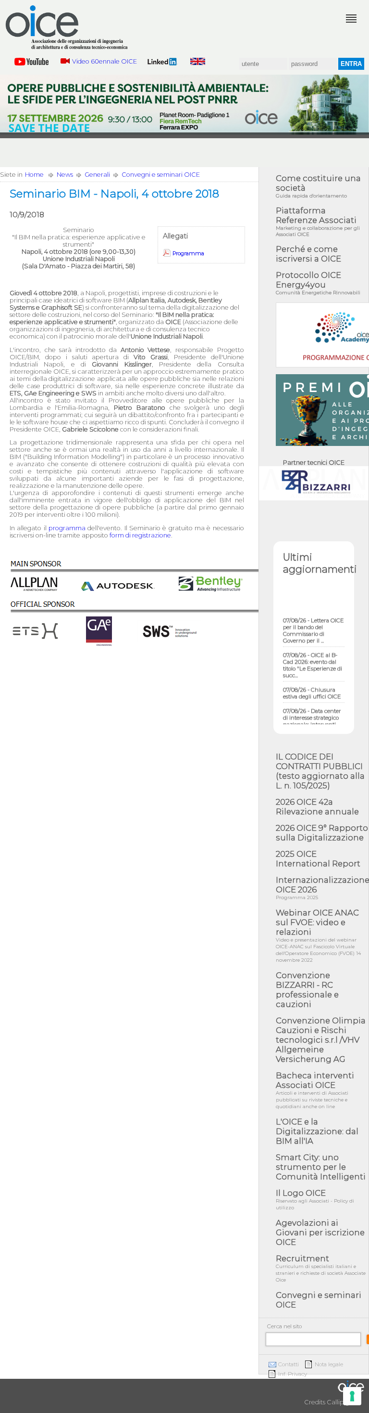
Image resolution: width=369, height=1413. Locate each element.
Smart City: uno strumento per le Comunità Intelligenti (321, 1166)
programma (67, 528)
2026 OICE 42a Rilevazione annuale (317, 806)
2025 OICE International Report (318, 858)
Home (34, 174)
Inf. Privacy (292, 1374)
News (65, 174)
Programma (188, 253)
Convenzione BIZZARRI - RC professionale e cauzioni (307, 989)
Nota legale (329, 1364)
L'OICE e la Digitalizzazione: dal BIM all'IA (317, 1131)
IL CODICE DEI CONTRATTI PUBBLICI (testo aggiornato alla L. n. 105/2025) (320, 771)
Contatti (288, 1364)
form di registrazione (140, 535)
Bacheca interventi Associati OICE (315, 1090)
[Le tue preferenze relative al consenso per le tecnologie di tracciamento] (352, 1396)
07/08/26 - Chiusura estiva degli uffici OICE (312, 686)
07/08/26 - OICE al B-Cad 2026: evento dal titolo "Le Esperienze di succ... (312, 658)
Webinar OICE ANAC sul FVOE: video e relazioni (318, 935)
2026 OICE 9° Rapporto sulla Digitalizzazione (322, 832)
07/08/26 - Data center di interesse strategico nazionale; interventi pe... (312, 714)
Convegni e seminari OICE (161, 174)
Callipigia (341, 1402)
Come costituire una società (318, 186)
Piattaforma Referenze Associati (318, 221)
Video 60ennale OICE (104, 61)
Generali (97, 174)
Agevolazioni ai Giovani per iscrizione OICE (320, 1232)
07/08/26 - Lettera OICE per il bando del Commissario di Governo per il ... (313, 624)
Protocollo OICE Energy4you (318, 283)
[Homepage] (67, 27)
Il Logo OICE (315, 1199)
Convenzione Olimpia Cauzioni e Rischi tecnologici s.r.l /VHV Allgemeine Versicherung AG (321, 1040)
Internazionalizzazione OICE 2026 (322, 888)
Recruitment (321, 1268)
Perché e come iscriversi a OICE (308, 253)
